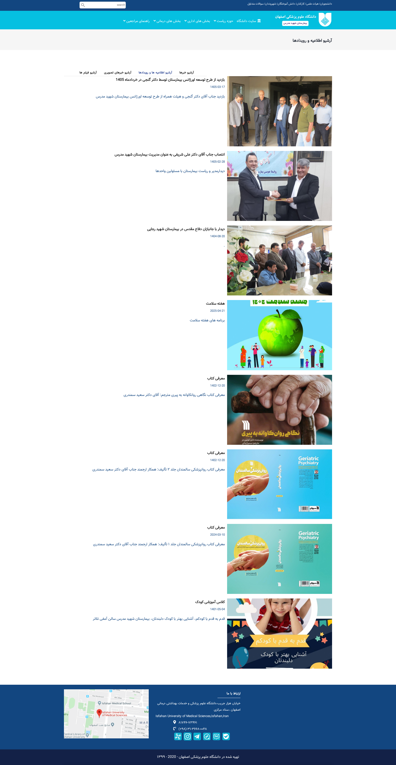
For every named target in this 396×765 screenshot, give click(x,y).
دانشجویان (326, 4)
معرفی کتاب (216, 378)
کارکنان (301, 4)
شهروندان (270, 4)
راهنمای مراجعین (137, 21)
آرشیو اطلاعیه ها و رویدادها (155, 72)
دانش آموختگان (286, 4)
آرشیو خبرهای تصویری (117, 72)
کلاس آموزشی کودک (210, 602)
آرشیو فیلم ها (88, 72)
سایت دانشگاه (247, 21)
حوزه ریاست (224, 21)
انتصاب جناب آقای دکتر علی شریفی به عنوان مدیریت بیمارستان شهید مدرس (170, 155)
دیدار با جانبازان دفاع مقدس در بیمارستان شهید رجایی (186, 229)
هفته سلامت (215, 304)
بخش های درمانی (168, 21)
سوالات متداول (256, 4)
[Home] (301, 19)
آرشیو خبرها (186, 72)
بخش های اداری (198, 21)
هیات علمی (312, 4)
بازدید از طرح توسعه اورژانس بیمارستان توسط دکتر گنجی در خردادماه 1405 (170, 80)
